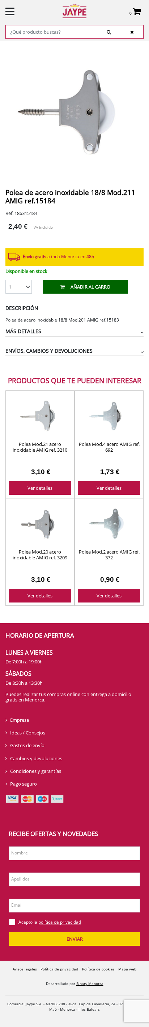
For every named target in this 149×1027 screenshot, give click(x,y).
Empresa (19, 720)
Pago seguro (23, 783)
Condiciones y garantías (35, 771)
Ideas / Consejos (27, 732)
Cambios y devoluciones (36, 758)
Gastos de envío (27, 745)
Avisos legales (25, 969)
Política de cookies (98, 969)
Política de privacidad (59, 969)
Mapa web (127, 969)
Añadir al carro (90, 286)
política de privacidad (59, 922)
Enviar (75, 939)
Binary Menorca (89, 983)
